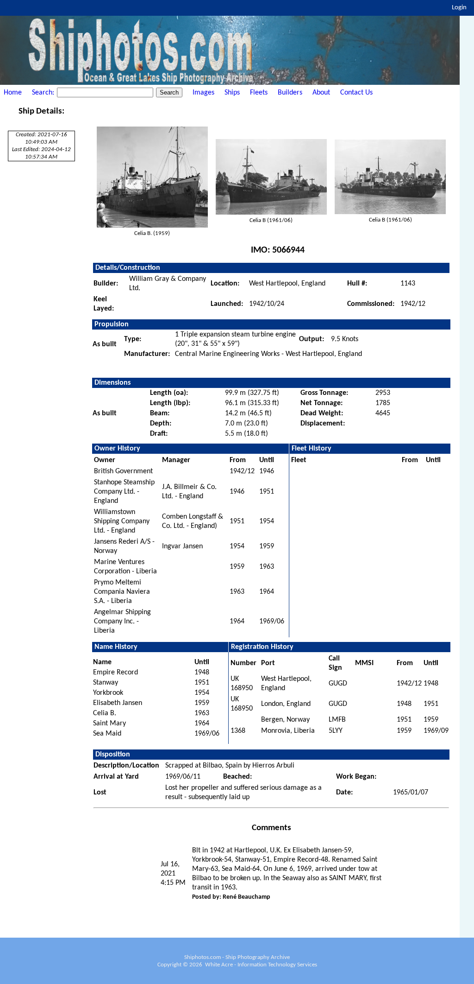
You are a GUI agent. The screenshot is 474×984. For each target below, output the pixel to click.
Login (459, 7)
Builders (290, 92)
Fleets (259, 92)
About (321, 92)
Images (203, 92)
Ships (232, 92)
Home (13, 92)
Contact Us (356, 92)
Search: (44, 92)
